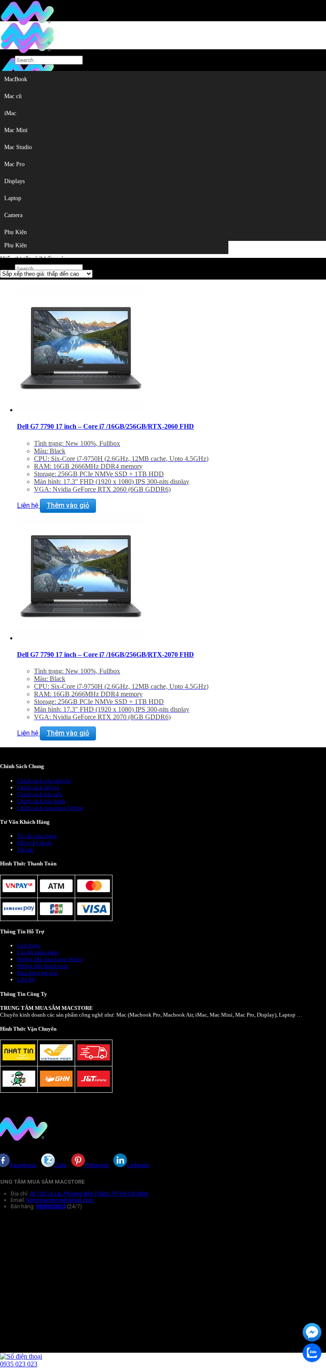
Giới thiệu (28, 945)
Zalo (61, 1165)
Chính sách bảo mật (39, 794)
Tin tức (25, 849)
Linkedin (138, 1165)
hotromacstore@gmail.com (60, 1200)
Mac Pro (14, 164)
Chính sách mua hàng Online (50, 808)
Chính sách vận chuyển (44, 780)
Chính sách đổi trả (38, 787)
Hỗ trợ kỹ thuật (34, 842)
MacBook (15, 79)
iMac (10, 113)
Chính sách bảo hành (41, 801)
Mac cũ (13, 96)
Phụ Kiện (15, 245)
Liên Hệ (26, 979)
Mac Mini (16, 130)
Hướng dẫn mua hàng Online (50, 959)
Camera (13, 215)
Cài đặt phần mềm (38, 952)
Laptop (12, 198)
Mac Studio (18, 147)
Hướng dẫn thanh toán (42, 966)
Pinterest (97, 1165)
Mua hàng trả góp (37, 972)
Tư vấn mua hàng (37, 836)
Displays (14, 181)
